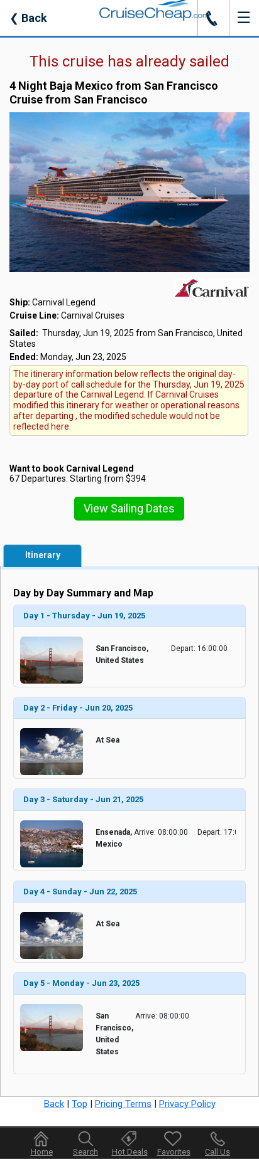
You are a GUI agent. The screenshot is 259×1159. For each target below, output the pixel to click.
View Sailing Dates (129, 508)
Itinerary (42, 555)
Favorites (173, 1151)
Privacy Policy (187, 1103)
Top (79, 1103)
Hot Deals (130, 1151)
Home (42, 1151)
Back (28, 17)
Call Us (217, 1151)
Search (85, 1151)
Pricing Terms (123, 1103)
